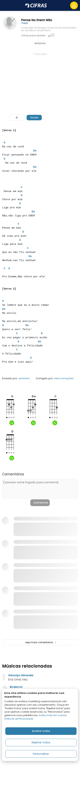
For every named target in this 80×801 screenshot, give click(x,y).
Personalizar (41, 754)
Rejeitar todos (41, 742)
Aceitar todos (41, 731)
